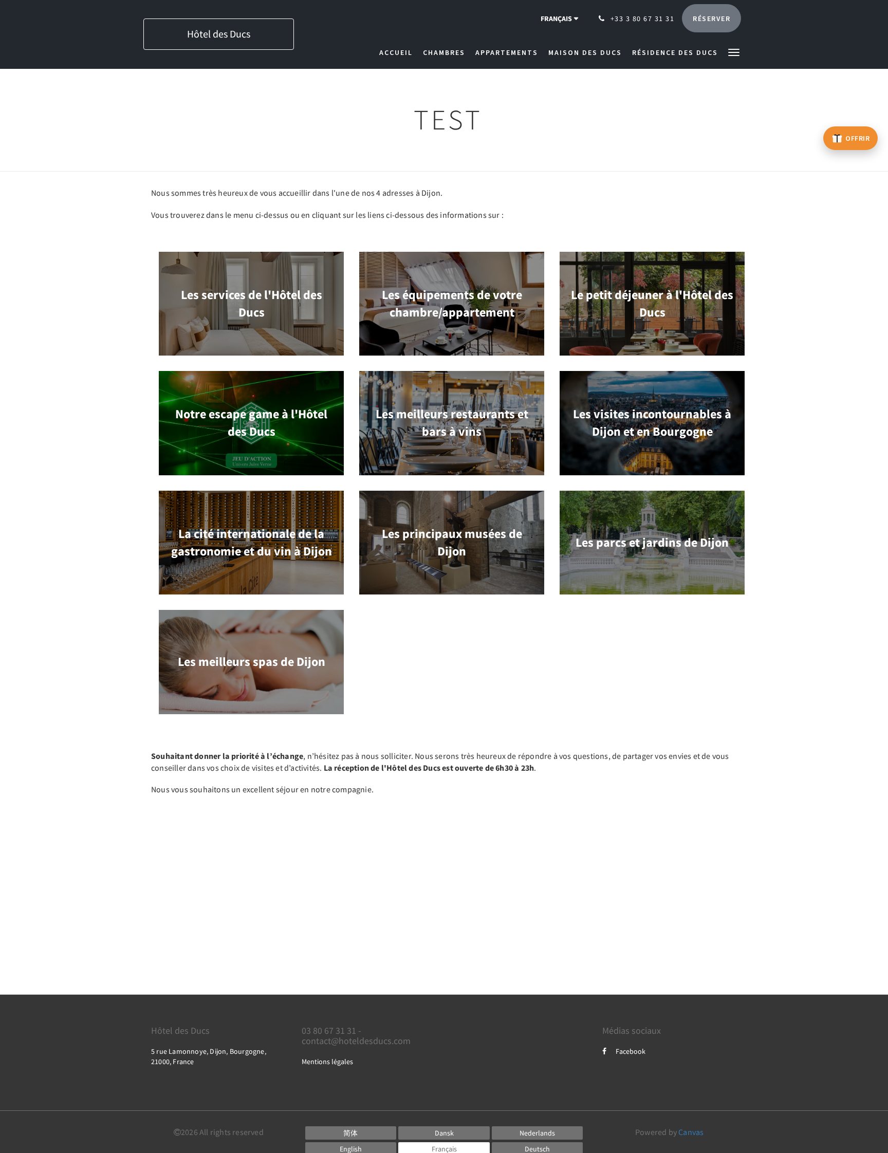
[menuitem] (398, 52)
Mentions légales (327, 1061)
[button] (734, 51)
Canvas (691, 1132)
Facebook (630, 1051)
